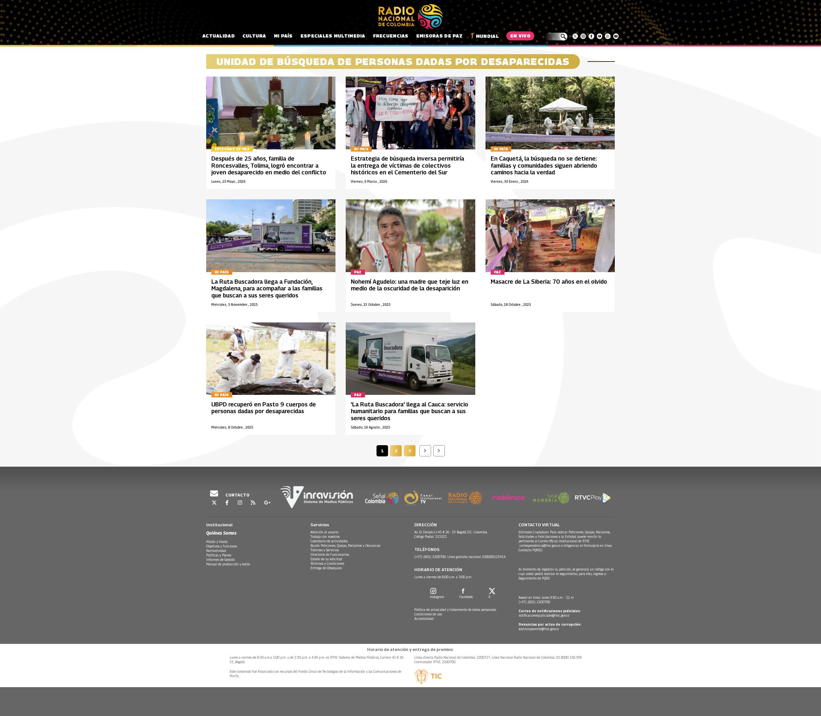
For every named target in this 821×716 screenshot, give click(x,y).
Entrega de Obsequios (326, 568)
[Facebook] (591, 36)
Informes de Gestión (220, 560)
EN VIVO (520, 35)
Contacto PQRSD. (531, 550)
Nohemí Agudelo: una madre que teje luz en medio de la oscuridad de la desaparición (409, 285)
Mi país (283, 35)
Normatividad (216, 551)
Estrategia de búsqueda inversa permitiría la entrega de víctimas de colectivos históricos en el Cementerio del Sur (407, 165)
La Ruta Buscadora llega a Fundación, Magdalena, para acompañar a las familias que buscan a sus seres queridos (266, 288)
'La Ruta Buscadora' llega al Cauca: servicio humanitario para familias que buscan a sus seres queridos (409, 411)
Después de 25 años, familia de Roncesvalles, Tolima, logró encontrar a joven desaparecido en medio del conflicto (268, 165)
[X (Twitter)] (575, 36)
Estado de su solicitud (326, 559)
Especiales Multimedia (332, 35)
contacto (237, 494)
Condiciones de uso (428, 614)
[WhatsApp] (607, 36)
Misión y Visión (217, 542)
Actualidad (218, 35)
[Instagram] (583, 36)
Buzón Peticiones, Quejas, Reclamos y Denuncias (345, 545)
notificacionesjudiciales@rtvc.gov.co (544, 615)
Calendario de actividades (329, 541)
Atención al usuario (324, 532)
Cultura (254, 35)
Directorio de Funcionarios (329, 554)
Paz (357, 272)
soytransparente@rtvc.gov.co (539, 629)
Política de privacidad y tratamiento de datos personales (455, 610)
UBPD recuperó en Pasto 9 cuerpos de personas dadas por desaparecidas (263, 408)
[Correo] (616, 36)
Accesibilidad (424, 618)
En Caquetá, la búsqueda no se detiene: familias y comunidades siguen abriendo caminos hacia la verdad (544, 165)
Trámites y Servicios (324, 550)
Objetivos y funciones (221, 546)
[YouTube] (599, 36)
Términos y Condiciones (327, 563)
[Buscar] (556, 36)
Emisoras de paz (439, 35)
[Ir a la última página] (439, 450)
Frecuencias (391, 35)
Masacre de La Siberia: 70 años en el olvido (549, 281)
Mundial (487, 36)
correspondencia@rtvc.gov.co (540, 545)
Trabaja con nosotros (325, 536)
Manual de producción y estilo (228, 564)
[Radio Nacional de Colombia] (410, 16)
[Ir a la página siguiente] (425, 450)
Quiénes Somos (221, 533)
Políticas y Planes (218, 555)
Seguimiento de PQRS (534, 578)
